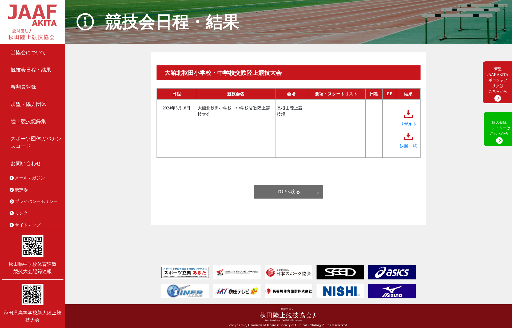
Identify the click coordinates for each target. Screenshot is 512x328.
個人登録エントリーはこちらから (499, 128)
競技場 (21, 189)
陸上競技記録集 (28, 121)
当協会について (28, 52)
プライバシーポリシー (36, 201)
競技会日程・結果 (31, 70)
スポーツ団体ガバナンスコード (36, 142)
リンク (21, 213)
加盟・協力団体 (28, 104)
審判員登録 (23, 87)
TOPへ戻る (288, 191)
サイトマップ (28, 225)
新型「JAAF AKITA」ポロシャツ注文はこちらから (497, 80)
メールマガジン (30, 178)
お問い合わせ (26, 163)
